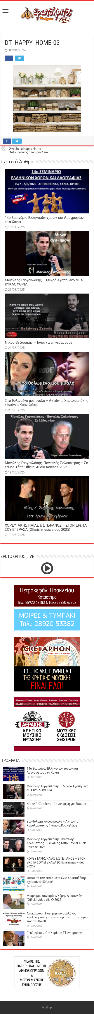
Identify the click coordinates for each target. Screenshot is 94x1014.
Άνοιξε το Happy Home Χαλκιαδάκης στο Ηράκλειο (28, 149)
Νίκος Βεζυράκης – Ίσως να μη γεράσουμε (38, 342)
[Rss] (43, 1007)
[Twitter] (51, 1007)
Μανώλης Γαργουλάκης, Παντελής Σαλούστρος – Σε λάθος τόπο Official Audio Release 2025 (46, 465)
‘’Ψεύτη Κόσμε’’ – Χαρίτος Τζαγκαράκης (54, 933)
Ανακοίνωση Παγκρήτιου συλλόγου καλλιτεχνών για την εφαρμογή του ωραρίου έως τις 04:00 (58, 917)
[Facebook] (46, 1007)
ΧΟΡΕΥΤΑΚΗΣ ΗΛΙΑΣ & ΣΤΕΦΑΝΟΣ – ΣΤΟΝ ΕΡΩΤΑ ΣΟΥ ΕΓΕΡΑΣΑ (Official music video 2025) (46, 527)
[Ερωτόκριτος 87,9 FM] (47, 15)
